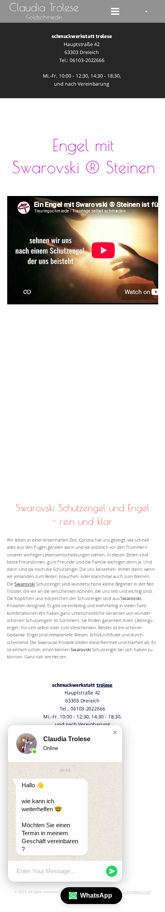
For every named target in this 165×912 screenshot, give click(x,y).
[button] (115, 732)
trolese (105, 685)
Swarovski (24, 584)
